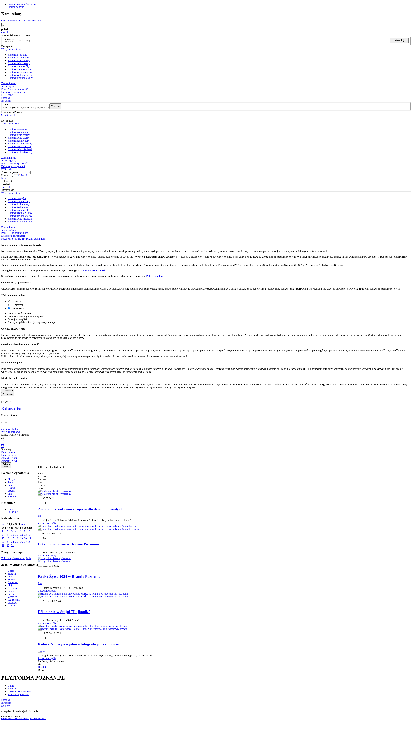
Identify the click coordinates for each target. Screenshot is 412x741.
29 (3, 545)
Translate (25, 175)
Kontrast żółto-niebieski (20, 75)
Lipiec (11, 591)
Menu (4, 178)
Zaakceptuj (8, 394)
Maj (10, 585)
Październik (14, 599)
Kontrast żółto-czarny (19, 63)
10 (12, 534)
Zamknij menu (8, 83)
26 (21, 541)
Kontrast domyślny (17, 54)
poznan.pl (6, 429)
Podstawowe (18, 308)
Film (10, 485)
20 (25, 538)
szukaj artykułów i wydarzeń (16, 107)
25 (16, 541)
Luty (10, 576)
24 (12, 541)
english (5, 32)
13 (25, 534)
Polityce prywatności (93, 270)
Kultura (16, 429)
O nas (11, 685)
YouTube (16, 238)
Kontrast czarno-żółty (19, 66)
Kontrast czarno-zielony (20, 69)
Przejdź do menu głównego (22, 4)
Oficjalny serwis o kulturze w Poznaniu (21, 20)
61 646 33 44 (8, 114)
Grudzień (12, 605)
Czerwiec (12, 588)
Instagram (6, 100)
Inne (10, 493)
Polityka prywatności (18, 694)
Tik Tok (26, 238)
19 (21, 538)
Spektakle (13, 511)
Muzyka (12, 479)
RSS (43, 238)
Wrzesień (12, 596)
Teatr (10, 482)
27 (25, 541)
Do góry (42, 670)
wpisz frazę (12, 40)
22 (3, 541)
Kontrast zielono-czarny (20, 72)
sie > (23, 524)
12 (21, 534)
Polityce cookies (154, 276)
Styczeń (12, 573)
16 (8, 538)
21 (29, 538)
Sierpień (12, 594)
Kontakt (12, 688)
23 (8, 541)
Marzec (11, 579)
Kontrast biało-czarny (19, 60)
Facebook (6, 97)
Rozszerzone (18, 304)
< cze (4, 524)
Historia (12, 496)
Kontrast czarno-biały (19, 57)
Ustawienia (8, 390)
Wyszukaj (399, 40)
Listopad (12, 602)
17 (12, 538)
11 (16, 534)
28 (29, 541)
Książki (11, 487)
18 (16, 538)
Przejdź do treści (16, 6)
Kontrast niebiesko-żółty (20, 77)
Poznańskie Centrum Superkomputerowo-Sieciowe (23, 718)
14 (29, 534)
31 (12, 545)
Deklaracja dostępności (19, 691)
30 (8, 545)
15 (3, 538)
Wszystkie (17, 301)
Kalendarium (12, 408)
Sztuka (11, 490)
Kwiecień (13, 582)
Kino (10, 509)
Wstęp (11, 570)
